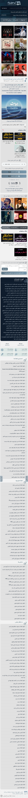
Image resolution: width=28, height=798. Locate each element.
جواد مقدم (24, 293)
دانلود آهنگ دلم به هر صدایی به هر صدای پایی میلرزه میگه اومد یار (14, 393)
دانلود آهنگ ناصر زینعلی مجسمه (18, 549)
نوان (14, 337)
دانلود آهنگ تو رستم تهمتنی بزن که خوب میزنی (15, 534)
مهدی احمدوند (9, 330)
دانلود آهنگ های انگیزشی (19, 775)
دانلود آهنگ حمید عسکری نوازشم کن (17, 413)
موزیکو (7, 344)
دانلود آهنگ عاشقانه (20, 705)
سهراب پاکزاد (12, 302)
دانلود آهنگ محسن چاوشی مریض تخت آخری (15, 543)
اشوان (12, 286)
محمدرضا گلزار (15, 326)
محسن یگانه (23, 323)
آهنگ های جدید (23, 227)
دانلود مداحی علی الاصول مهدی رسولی (17, 591)
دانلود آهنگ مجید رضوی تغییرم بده (17, 537)
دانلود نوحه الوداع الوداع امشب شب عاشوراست (15, 594)
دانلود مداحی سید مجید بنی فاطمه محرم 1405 (15, 579)
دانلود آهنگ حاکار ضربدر (20, 497)
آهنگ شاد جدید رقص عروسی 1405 (17, 522)
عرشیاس (7, 308)
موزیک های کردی (21, 745)
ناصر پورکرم (24, 337)
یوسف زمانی (18, 339)
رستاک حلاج (4, 297)
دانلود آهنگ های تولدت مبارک (18, 528)
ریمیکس (18, 85)
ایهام (10, 288)
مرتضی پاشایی (23, 328)
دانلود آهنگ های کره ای (20, 763)
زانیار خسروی (23, 302)
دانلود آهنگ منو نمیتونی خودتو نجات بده (16, 380)
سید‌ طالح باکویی (23, 304)
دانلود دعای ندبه (21, 615)
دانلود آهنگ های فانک (20, 723)
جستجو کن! (4, 8)
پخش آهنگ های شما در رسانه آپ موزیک (20, 15)
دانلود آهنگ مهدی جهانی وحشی (18, 648)
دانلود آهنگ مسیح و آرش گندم (18, 558)
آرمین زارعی (20, 284)
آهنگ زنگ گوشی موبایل (20, 720)
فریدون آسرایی (23, 317)
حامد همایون (13, 293)
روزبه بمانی (5, 299)
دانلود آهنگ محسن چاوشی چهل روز (17, 512)
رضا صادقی (15, 299)
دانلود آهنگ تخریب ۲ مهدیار (19, 366)
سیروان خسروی (16, 304)
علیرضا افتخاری (6, 313)
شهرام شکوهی (23, 308)
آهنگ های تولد (5, 227)
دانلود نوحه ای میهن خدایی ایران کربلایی (16, 546)
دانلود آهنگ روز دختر (20, 717)
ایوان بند (6, 288)
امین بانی (19, 288)
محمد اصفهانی (17, 323)
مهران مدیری (13, 334)
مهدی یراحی (23, 334)
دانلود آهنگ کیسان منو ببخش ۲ (18, 651)
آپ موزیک (14, 3)
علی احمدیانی (16, 310)
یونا (14, 339)
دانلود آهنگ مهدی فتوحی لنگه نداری (17, 666)
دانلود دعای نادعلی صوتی (19, 612)
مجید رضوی (6, 319)
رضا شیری (20, 299)
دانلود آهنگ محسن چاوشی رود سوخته (17, 494)
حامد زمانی (19, 293)
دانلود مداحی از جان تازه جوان (18, 572)
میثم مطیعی (8, 334)
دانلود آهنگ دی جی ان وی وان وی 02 (17, 500)
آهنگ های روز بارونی (20, 772)
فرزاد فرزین (7, 315)
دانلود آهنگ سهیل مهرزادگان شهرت (17, 686)
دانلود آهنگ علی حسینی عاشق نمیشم (17, 632)
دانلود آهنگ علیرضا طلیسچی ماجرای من (16, 506)
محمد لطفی (5, 323)
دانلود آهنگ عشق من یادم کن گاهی (17, 422)
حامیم (9, 293)
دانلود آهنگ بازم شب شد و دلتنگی (18, 419)
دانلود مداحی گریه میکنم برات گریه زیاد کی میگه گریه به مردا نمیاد (13, 676)
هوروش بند (4, 337)
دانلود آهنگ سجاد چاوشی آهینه (18, 477)
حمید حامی (8, 295)
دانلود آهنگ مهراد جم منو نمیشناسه (17, 555)
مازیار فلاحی (7, 317)
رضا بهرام (24, 299)
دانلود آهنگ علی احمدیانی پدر (18, 629)
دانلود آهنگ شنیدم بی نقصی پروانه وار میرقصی (15, 363)
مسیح (18, 330)
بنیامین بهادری (16, 291)
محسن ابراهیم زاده (22, 321)
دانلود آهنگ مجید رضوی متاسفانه (18, 552)
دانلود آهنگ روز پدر (21, 711)
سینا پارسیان (9, 304)
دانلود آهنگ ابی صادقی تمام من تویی (17, 491)
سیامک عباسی (6, 302)
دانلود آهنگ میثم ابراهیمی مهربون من (17, 516)
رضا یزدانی (10, 299)
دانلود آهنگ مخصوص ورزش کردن (17, 738)
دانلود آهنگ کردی (21, 787)
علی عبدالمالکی (23, 313)
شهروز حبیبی (12, 308)
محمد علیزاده (11, 323)
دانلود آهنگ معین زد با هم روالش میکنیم (16, 531)
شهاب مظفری (5, 306)
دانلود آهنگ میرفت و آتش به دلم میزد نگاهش (15, 660)
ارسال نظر (5, 269)
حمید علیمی (17, 297)
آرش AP (24, 284)
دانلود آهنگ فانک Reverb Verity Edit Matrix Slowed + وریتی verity (13, 370)
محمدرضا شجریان (22, 326)
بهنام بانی (11, 291)
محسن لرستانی (8, 321)
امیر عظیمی (24, 288)
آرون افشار (15, 284)
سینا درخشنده (23, 306)
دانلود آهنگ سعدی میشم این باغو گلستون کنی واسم (14, 416)
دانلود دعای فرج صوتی (20, 609)
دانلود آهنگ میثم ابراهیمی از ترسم (18, 404)
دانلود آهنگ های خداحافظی (19, 766)
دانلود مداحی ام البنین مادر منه (18, 588)
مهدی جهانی (23, 332)
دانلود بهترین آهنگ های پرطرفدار (18, 690)
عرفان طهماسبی (23, 310)
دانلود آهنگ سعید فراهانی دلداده (18, 386)
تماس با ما (15, 20)
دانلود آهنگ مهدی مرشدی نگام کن (17, 401)
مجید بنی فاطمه (18, 319)
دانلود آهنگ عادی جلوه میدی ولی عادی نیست (15, 456)
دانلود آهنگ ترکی (21, 714)
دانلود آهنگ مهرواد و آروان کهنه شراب (17, 398)
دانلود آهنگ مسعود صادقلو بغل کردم (17, 626)
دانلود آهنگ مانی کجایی (20, 639)
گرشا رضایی (17, 317)
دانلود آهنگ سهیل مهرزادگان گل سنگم (17, 540)
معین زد (14, 330)
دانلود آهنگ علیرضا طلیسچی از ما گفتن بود (16, 525)
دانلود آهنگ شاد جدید (20, 699)
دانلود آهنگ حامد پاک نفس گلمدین (17, 383)
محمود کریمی (9, 326)
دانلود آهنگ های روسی (20, 754)
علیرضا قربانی (16, 315)
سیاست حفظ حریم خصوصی (9, 796)
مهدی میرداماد (6, 332)
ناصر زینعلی (18, 337)
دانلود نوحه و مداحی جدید (19, 708)
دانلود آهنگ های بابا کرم (20, 444)
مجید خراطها (12, 319)
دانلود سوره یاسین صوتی (19, 606)
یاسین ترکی (24, 339)
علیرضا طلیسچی (23, 315)
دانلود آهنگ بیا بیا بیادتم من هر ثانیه (17, 669)
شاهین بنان (11, 306)
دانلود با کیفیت (13, 172)
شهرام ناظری (17, 308)
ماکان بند (24, 319)
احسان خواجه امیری (8, 284)
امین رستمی (14, 288)
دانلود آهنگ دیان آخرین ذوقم (18, 465)
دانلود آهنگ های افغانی (20, 735)
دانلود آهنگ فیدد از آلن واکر (19, 683)
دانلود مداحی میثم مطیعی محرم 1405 (17, 582)
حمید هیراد (12, 297)
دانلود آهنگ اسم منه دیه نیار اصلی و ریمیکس (15, 462)
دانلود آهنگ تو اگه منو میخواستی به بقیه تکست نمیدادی (15, 451)
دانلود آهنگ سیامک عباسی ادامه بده (17, 663)
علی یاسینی (12, 313)
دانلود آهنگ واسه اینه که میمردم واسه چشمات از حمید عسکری (13, 426)
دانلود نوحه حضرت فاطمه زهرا (18, 597)
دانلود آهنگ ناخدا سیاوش (19, 430)
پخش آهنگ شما (7, 20)
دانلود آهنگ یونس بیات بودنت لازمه (17, 519)
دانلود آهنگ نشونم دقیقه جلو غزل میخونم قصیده (14, 410)
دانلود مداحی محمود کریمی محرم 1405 (16, 576)
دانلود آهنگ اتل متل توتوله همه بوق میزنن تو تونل (14, 389)
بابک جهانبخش (23, 291)
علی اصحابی (10, 310)
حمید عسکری (23, 297)
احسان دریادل (23, 286)
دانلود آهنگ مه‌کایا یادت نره (19, 474)
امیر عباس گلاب (8, 286)
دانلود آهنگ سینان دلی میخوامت (18, 407)
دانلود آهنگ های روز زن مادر (19, 726)
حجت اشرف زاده (23, 295)
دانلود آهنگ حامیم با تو (20, 488)
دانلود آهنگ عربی (21, 751)
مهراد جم (18, 334)
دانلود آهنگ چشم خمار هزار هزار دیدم (17, 447)
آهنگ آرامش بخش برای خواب (19, 732)
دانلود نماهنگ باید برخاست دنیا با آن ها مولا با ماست (13, 569)
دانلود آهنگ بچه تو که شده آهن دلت (17, 471)
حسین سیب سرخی (15, 295)
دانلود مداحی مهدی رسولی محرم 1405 (17, 585)
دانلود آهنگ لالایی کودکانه (19, 696)
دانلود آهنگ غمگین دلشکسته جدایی (17, 742)
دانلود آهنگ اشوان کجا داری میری (18, 636)
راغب (8, 297)
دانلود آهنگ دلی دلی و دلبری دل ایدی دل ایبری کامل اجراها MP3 (14, 437)
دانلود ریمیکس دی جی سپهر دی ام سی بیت (13, 79)
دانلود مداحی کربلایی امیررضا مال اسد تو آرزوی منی (14, 566)
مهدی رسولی (17, 332)
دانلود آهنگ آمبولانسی (20, 781)
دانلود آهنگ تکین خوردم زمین (18, 657)
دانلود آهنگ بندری (21, 748)
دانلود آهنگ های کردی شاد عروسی (17, 459)
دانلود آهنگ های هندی (20, 778)
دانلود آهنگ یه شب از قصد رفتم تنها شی (16, 680)
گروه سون (12, 317)
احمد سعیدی (17, 286)
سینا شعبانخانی (17, 306)
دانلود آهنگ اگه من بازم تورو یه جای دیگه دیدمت (14, 441)
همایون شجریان (10, 337)
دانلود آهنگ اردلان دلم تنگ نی (18, 377)
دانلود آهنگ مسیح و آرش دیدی (18, 503)
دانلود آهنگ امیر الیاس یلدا (19, 672)
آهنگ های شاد (14, 227)
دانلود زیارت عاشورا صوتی (19, 603)
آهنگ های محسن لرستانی (19, 784)
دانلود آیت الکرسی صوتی (20, 600)
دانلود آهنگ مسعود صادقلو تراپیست (17, 433)
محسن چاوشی (15, 321)
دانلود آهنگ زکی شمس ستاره (19, 485)
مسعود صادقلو (23, 330)
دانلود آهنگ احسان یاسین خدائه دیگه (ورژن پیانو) (14, 468)
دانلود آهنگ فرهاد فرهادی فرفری (18, 642)
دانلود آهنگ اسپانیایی (20, 757)
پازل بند (6, 291)
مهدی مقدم (12, 332)
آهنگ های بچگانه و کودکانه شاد (18, 729)
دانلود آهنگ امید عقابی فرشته (19, 509)
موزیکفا (21, 344)
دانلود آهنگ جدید (21, 702)
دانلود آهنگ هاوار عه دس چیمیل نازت (17, 374)
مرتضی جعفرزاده (16, 328)
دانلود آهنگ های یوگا (20, 769)
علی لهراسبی (17, 313)
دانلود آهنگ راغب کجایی (20, 654)
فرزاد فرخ (11, 315)
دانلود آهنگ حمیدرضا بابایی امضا (18, 645)
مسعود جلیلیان (9, 328)
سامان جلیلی (17, 302)
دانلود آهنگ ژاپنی (21, 760)
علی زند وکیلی (4, 310)
